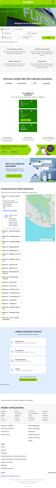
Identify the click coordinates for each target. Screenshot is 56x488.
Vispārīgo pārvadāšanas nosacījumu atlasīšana (14, 459)
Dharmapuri (31, 418)
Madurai (3, 415)
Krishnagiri (17, 415)
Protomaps (43, 239)
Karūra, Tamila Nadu (34, 413)
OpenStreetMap (49, 239)
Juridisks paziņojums (41, 479)
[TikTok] (50, 476)
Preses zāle (4, 453)
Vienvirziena (7, 29)
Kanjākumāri (45, 420)
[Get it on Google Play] (6, 476)
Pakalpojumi (31, 431)
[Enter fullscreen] (53, 203)
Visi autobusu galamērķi (7, 428)
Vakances (3, 450)
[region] (40, 217)
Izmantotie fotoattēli (6, 462)
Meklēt (48, 37)
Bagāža (30, 440)
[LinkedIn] (49, 476)
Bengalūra (3, 411)
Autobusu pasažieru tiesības (16, 479)
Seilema (17, 411)
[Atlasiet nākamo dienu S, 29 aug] (19, 38)
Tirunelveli (3, 420)
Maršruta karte (5, 431)
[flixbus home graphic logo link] (28, 2)
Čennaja (3, 413)
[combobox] (15, 33)
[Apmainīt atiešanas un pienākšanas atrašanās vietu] (28, 33)
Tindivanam (31, 420)
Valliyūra (44, 413)
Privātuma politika (22, 481)
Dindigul (17, 418)
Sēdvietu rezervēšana (34, 437)
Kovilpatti (17, 420)
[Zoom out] (53, 198)
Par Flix (3, 447)
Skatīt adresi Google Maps (10, 210)
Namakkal (44, 418)
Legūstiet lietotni (5, 434)
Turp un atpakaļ (19, 29)
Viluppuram (45, 411)
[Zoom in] (53, 196)
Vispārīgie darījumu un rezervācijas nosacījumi (13, 456)
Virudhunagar (32, 411)
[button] (12, 197)
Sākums (3, 11)
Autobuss (10, 11)
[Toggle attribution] (53, 240)
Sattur (30, 415)
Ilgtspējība (4, 465)
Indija (16, 11)
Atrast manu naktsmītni (9, 42)
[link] (28, 170)
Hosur (2, 418)
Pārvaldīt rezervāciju (33, 434)
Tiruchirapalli (18, 413)
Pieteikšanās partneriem (7, 468)
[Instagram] (48, 476)
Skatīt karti (25, 120)
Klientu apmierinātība (34, 428)
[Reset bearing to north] (53, 200)
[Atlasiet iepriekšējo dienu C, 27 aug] (17, 38)
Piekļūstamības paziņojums (33, 481)
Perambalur (45, 415)
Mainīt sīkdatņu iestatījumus (29, 483)
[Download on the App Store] (15, 476)
